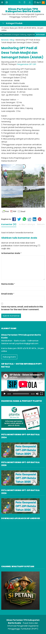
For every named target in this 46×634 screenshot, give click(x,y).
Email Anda (7, 293)
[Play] (4, 393)
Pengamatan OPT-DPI (26, 64)
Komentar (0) (8, 224)
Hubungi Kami (9, 356)
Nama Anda (7, 284)
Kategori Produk (13, 23)
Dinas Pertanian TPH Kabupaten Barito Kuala (23, 10)
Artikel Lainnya (27, 224)
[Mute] (37, 393)
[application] (23, 384)
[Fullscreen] (41, 393)
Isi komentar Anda (10, 253)
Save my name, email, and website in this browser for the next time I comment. (22, 308)
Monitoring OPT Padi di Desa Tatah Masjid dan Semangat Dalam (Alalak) (22, 52)
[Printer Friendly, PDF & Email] (13, 211)
